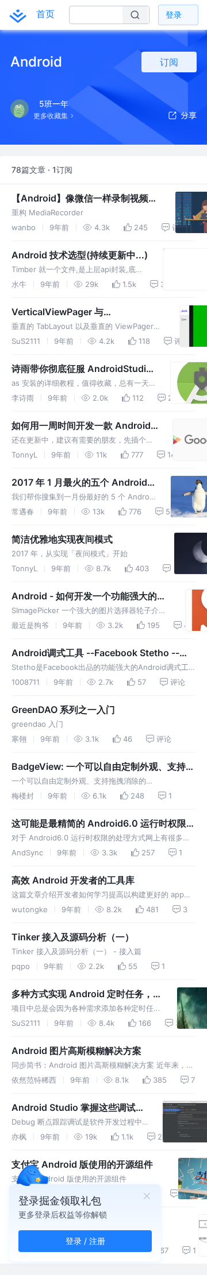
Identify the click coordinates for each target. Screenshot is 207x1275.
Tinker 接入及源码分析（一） (73, 937)
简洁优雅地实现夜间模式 (62, 539)
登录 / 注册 (85, 1241)
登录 (174, 15)
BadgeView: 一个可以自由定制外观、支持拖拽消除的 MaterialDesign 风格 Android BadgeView (103, 767)
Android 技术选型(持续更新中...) (80, 255)
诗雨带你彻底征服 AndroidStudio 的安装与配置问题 (82, 369)
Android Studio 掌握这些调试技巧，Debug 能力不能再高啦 (78, 1108)
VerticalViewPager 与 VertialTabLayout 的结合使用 (73, 312)
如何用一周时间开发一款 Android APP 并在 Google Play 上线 (81, 426)
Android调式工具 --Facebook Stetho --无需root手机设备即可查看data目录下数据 (100, 653)
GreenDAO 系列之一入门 (63, 709)
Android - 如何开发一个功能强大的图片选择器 (89, 596)
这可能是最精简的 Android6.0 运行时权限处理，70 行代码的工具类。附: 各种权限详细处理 (103, 823)
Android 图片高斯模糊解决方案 (76, 1050)
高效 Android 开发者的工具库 (73, 880)
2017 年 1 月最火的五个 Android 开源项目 (79, 482)
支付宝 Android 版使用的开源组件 (82, 1164)
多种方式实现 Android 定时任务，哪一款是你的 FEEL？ (87, 994)
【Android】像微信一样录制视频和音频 (85, 198)
